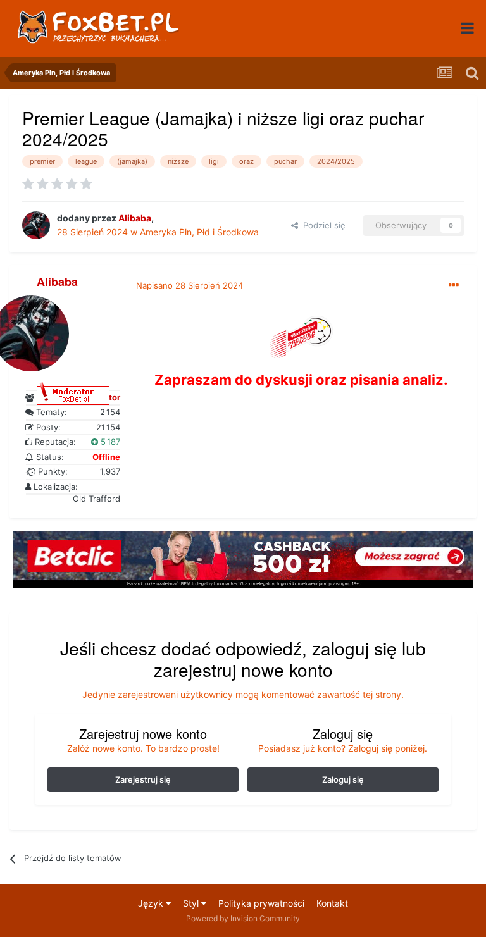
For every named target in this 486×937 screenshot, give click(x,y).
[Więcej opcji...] (453, 285)
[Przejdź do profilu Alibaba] (36, 225)
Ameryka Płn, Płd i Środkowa (199, 231)
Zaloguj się (343, 779)
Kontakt (332, 903)
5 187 (109, 442)
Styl (192, 903)
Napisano (189, 285)
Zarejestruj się (143, 779)
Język (152, 903)
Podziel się (322, 225)
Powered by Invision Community (243, 918)
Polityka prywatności (261, 903)
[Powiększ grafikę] (301, 335)
